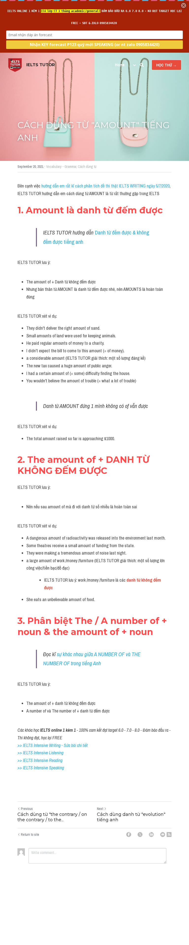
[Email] (162, 834)
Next (100, 808)
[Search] (142, 65)
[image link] (15, 64)
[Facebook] (128, 834)
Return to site (30, 834)
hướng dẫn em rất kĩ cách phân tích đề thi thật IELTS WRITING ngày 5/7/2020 (105, 186)
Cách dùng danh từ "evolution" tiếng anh (131, 817)
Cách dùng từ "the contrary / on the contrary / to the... (52, 817)
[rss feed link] (169, 834)
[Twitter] (140, 834)
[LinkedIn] (151, 834)
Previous (27, 808)
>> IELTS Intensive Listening (40, 753)
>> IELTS (25, 768)
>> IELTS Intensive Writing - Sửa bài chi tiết (52, 745)
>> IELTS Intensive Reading (40, 760)
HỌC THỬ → (166, 65)
